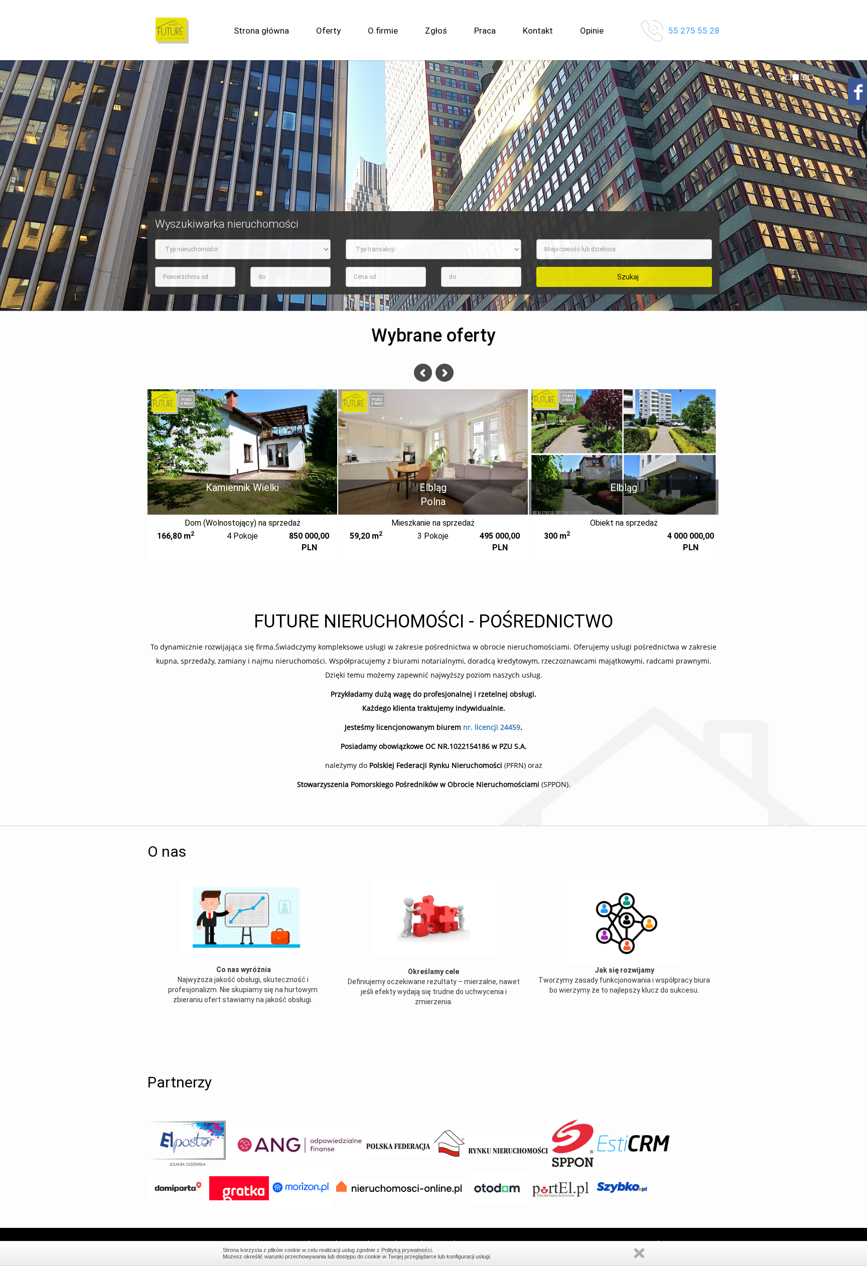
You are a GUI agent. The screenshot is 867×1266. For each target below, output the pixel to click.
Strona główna (261, 31)
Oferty (328, 31)
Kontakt (538, 31)
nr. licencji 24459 (491, 727)
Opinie (592, 31)
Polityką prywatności (406, 1250)
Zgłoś (436, 31)
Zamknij (639, 1253)
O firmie (383, 31)
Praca (485, 31)
